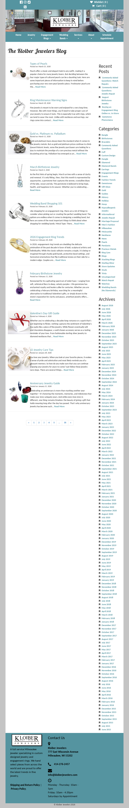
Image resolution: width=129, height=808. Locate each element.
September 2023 (109, 410)
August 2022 (107, 438)
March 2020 (107, 531)
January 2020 (108, 538)
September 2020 (109, 511)
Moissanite (107, 232)
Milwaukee (107, 228)
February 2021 (108, 493)
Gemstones (107, 183)
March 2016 (107, 698)
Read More (40, 87)
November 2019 (109, 545)
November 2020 (109, 504)
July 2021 (106, 476)
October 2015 (108, 716)
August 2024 (107, 385)
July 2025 (106, 351)
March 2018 (107, 615)
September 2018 (109, 594)
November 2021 (109, 462)
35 (65, 423)
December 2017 (109, 625)
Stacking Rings (108, 259)
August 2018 (107, 597)
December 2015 (109, 709)
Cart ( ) (100, 6)
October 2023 (108, 406)
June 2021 (106, 479)
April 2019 (106, 570)
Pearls (104, 242)
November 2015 (109, 712)
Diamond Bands (109, 166)
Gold (104, 190)
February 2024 (108, 399)
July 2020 (106, 517)
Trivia (104, 273)
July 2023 (106, 413)
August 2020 (107, 514)
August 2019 (107, 556)
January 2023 (108, 427)
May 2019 (106, 566)
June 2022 (106, 444)
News (104, 239)
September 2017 (109, 636)
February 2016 (108, 702)
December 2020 (109, 500)
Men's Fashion (108, 225)
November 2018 (109, 587)
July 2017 (106, 643)
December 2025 (109, 333)
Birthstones (107, 138)
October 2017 (108, 632)
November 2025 (109, 337)
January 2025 (108, 368)
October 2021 (108, 465)
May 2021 (106, 483)
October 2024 (108, 378)
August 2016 (107, 681)
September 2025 (109, 344)
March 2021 (107, 490)
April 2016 (106, 695)
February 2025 (108, 365)
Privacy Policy (18, 789)
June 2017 (106, 646)
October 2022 (108, 434)
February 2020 (108, 535)
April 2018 (106, 611)
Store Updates (108, 266)
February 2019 (108, 577)
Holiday (105, 201)
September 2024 (109, 382)
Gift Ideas (106, 187)
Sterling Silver (108, 263)
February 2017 (108, 660)
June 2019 (106, 563)
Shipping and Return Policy (25, 785)
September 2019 (109, 552)
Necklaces (106, 235)
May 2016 (106, 691)
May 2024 (106, 392)
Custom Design (108, 156)
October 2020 (108, 507)
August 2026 (107, 305)
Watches (106, 284)
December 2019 (109, 542)
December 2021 (109, 458)
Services (78, 35)
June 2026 (106, 312)
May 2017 (106, 650)
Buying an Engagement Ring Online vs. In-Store (110, 110)
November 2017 (109, 629)
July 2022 (106, 441)
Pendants (106, 246)
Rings (104, 256)
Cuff (103, 152)
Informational (108, 214)
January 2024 (108, 403)
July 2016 (106, 684)
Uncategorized (108, 277)
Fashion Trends (109, 180)
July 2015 (106, 726)
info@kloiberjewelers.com (62, 775)
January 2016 (108, 705)
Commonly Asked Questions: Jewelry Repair (110, 90)
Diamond (106, 162)
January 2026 (108, 330)
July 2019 (106, 559)
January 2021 (108, 497)
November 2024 (109, 375)
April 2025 (106, 361)
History (105, 197)
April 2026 (106, 319)
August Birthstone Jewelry (107, 100)
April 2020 (106, 528)
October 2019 (108, 549)
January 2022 (108, 455)
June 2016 (106, 688)
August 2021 (107, 472)
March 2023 (107, 424)
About (91, 35)
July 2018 (106, 601)
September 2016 (109, 677)
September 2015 (109, 719)
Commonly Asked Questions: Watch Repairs (110, 81)
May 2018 (106, 608)
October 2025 (108, 340)
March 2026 (107, 323)
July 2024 (106, 389)
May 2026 (106, 316)
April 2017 (106, 653)
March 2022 (107, 451)
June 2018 (106, 604)
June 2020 (106, 521)
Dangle (105, 159)
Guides (105, 194)
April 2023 (106, 420)
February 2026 (108, 326)
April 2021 (106, 486)
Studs (104, 270)
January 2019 (108, 580)
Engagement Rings (47, 37)
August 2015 (107, 723)
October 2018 (108, 590)
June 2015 (106, 730)
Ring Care (106, 253)
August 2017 (107, 639)
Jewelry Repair (108, 218)
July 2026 (106, 309)
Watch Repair (108, 280)
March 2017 (107, 657)
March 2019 (107, 573)
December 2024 (109, 372)
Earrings (105, 169)
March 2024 (107, 396)
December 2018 (109, 584)
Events (105, 176)
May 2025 (106, 358)
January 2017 (108, 663)
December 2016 (109, 667)
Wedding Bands (63, 37)
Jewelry (31, 35)
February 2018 (108, 618)
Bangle (105, 135)
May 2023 (106, 417)
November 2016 (109, 670)
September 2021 (109, 469)
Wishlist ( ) (100, 2)
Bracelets (106, 142)
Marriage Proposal (110, 221)
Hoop (104, 204)
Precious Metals (109, 249)
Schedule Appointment (106, 37)
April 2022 (106, 448)
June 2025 (106, 354)
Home (18, 35)
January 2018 (108, 622)
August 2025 (107, 347)
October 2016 (108, 674)
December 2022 (109, 431)
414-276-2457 (62, 764)
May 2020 (106, 524)
